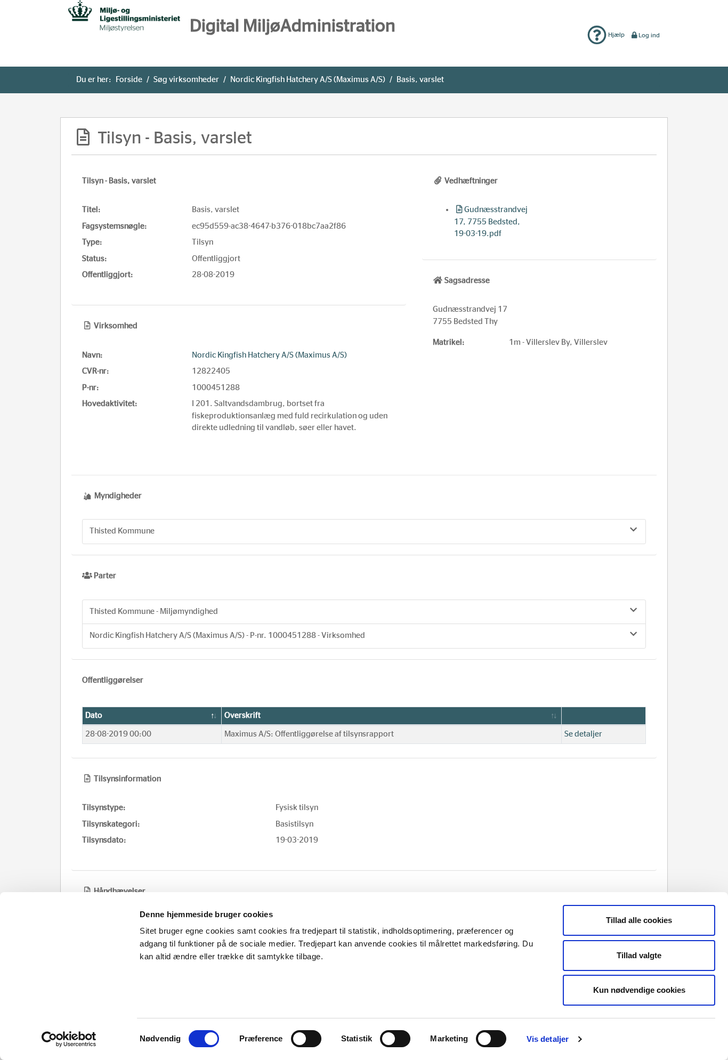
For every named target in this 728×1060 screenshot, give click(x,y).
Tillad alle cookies (639, 920)
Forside (129, 80)
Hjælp (615, 34)
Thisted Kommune (122, 531)
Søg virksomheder (186, 80)
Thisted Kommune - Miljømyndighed (154, 612)
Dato (93, 715)
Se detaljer (583, 734)
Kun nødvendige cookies (639, 989)
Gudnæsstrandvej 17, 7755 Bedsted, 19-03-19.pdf (491, 222)
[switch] (306, 1038)
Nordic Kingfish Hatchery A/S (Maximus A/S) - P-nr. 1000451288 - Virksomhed (227, 636)
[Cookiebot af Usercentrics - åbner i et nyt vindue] (69, 1039)
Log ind (649, 35)
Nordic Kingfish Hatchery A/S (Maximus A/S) (307, 80)
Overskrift (242, 715)
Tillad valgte (639, 955)
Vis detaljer (548, 1038)
